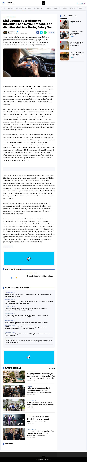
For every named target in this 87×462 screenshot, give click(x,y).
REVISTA (10, 8)
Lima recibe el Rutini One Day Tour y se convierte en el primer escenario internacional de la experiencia (40, 433)
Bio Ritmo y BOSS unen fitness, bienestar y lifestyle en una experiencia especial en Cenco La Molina (76, 33)
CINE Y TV (57, 8)
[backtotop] (43, 457)
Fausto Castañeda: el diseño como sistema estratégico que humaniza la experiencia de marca (28, 341)
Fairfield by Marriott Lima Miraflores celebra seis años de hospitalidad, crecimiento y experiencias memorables (77, 54)
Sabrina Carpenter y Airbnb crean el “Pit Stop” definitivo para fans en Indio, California (27, 334)
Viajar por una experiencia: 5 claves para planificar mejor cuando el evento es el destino (39, 390)
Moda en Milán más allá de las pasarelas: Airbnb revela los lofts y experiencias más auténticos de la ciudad (26, 309)
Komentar (51, 32)
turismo (30, 386)
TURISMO (72, 8)
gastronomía (32, 400)
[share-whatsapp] (45, 32)
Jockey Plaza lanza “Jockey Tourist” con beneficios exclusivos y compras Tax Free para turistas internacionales (29, 302)
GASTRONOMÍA (38, 8)
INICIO (3, 8)
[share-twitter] (41, 32)
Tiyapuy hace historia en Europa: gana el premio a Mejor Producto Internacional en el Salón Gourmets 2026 (26, 316)
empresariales (8, 247)
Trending (82, 3)
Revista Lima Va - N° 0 (76, 21)
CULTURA (48, 8)
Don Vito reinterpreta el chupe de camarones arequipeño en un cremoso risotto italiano (76, 43)
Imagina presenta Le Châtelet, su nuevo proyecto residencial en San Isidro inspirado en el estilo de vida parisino (41, 376)
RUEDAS (80, 8)
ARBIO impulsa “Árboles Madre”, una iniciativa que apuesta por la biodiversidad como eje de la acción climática (26, 327)
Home (4, 17)
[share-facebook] (37, 32)
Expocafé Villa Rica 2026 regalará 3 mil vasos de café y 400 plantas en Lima (40, 404)
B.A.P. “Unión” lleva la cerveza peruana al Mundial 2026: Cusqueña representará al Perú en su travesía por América (26, 323)
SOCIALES (19, 8)
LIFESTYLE (28, 8)
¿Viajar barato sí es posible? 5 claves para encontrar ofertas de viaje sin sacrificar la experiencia (28, 295)
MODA (65, 8)
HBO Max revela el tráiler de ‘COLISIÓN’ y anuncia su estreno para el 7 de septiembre (40, 419)
